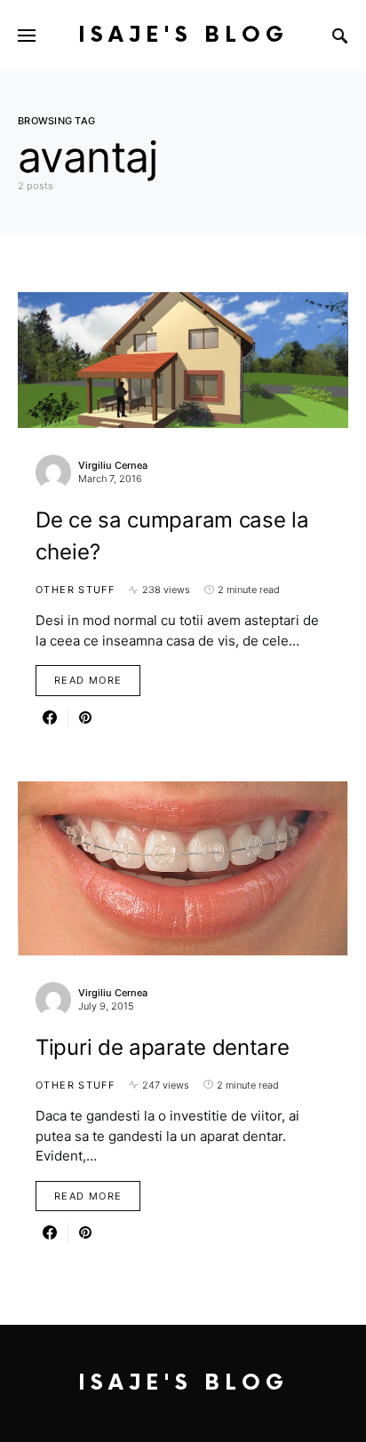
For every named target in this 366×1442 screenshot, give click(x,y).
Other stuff (75, 589)
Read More (88, 680)
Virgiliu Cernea (112, 465)
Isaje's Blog (183, 35)
